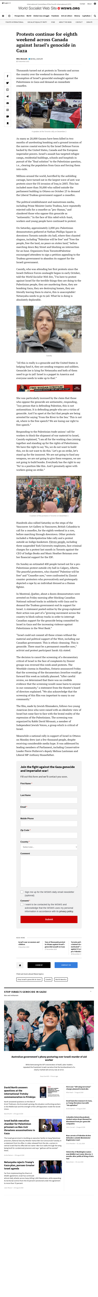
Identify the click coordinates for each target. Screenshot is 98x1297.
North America (61, 979)
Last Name (25, 795)
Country (24, 842)
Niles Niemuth (21, 59)
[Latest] (9, 17)
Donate (89, 22)
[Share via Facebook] (7, 76)
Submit (49, 919)
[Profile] (95, 4)
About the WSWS (65, 22)
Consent (24, 901)
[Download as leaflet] (7, 110)
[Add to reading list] (7, 123)
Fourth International (14, 22)
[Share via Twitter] (7, 83)
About (89, 4)
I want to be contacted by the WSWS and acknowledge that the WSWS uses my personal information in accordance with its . (49, 908)
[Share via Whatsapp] (7, 89)
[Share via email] (7, 103)
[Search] (95, 17)
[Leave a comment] (7, 116)
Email (23, 807)
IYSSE (53, 22)
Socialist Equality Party (37, 22)
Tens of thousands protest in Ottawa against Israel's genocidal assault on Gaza (55, 944)
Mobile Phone (27, 819)
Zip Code (24, 830)
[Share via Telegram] (7, 96)
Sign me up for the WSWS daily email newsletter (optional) (49, 894)
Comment (25, 854)
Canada (48, 979)
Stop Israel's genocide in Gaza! (29, 979)
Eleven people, (57, 542)
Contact (82, 4)
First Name (25, 784)
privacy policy (66, 911)
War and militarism (11, 995)
